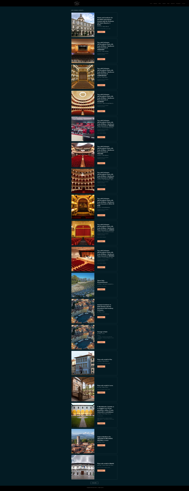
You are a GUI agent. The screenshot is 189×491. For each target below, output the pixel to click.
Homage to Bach (102, 332)
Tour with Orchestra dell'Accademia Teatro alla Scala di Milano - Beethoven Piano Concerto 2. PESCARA (105, 150)
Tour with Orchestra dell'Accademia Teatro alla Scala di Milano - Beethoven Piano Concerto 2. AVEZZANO (105, 46)
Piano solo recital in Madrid (105, 463)
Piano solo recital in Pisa (104, 359)
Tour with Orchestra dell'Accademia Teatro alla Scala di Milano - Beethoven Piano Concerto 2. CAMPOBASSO (105, 72)
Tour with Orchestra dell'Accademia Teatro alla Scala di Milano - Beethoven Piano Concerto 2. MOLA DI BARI (105, 202)
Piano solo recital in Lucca (105, 385)
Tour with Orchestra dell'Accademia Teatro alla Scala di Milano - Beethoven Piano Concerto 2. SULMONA (105, 98)
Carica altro (94, 482)
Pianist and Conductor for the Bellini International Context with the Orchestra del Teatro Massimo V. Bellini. (105, 21)
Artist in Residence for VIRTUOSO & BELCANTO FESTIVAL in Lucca (105, 438)
